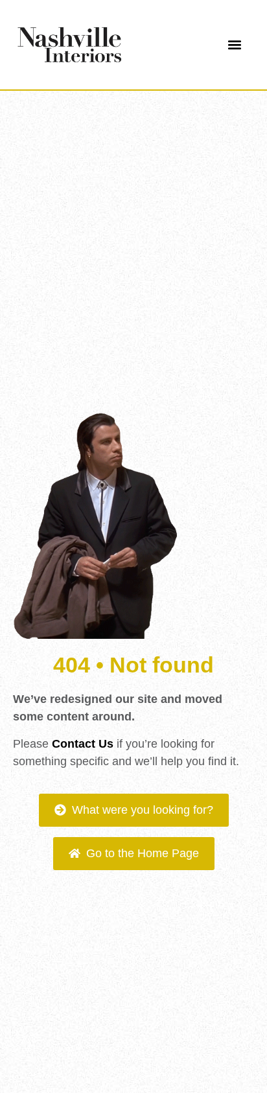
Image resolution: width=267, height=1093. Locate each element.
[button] (234, 45)
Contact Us (82, 743)
